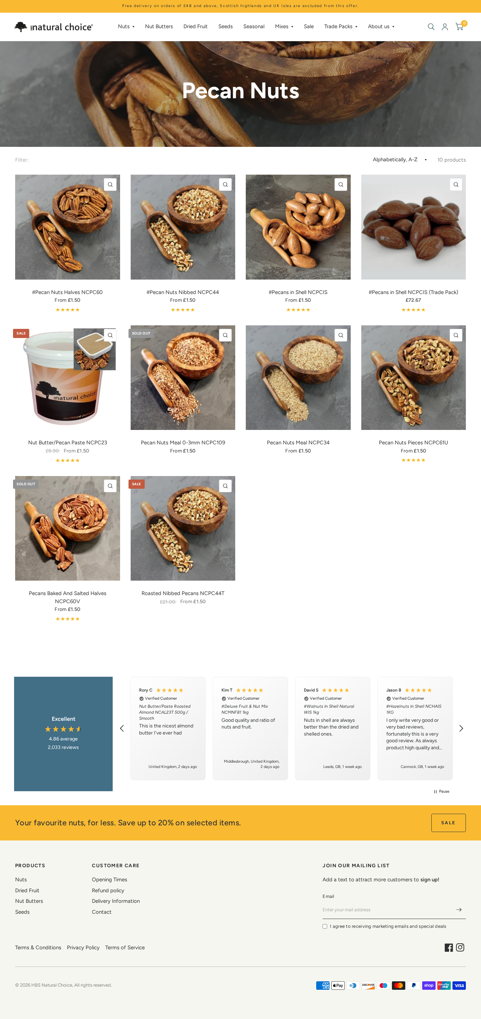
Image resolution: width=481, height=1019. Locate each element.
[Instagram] (460, 947)
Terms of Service (125, 947)
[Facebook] (449, 947)
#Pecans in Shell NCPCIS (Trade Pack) (413, 292)
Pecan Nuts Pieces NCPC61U (413, 442)
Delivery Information (116, 901)
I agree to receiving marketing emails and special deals (388, 926)
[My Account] (445, 27)
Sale (309, 26)
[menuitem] (126, 27)
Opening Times (109, 879)
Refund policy (108, 890)
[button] (122, 728)
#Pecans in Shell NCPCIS (298, 292)
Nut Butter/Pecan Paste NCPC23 (67, 442)
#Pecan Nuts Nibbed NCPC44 (182, 292)
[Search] (431, 27)
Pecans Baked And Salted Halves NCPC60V (67, 597)
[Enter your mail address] (459, 910)
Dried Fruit (195, 26)
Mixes (281, 26)
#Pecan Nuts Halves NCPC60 (67, 292)
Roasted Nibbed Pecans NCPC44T (183, 593)
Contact (102, 912)
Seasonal (253, 26)
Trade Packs (338, 26)
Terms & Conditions (38, 947)
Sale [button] (448, 822)
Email (328, 896)
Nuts (124, 26)
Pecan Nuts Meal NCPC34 (298, 442)
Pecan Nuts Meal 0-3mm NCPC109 (183, 442)
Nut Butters (159, 26)
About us (378, 26)
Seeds (225, 26)
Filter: (22, 160)
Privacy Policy (83, 947)
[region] (291, 728)
